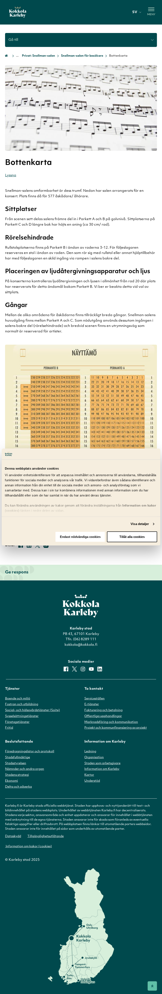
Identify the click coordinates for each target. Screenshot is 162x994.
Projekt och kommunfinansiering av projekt (115, 728)
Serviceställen (94, 698)
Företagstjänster (17, 722)
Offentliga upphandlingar (103, 716)
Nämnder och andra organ (24, 769)
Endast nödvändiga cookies (80, 537)
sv (134, 12)
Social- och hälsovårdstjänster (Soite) (32, 710)
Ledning (90, 751)
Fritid (9, 728)
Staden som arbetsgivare (102, 763)
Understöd (92, 781)
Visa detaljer (140, 524)
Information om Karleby (101, 769)
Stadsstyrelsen (15, 763)
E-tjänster (91, 704)
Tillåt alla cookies (132, 537)
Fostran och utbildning (21, 704)
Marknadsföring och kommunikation (111, 722)
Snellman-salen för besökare (82, 56)
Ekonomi (11, 781)
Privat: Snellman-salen (38, 56)
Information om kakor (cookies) (28, 846)
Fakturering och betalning (103, 710)
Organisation (94, 757)
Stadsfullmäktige (17, 757)
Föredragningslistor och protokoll (29, 751)
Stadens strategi (17, 775)
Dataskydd (13, 836)
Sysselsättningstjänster (22, 716)
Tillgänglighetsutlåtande (45, 836)
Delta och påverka (18, 787)
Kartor (89, 775)
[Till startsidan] (17, 12)
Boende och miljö (17, 698)
